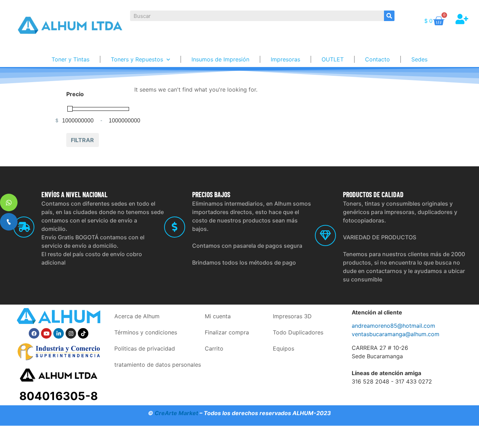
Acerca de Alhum (137, 316)
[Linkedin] (58, 333)
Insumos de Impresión (220, 59)
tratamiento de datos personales (157, 364)
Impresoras (285, 59)
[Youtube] (46, 333)
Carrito (214, 348)
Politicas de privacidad (144, 348)
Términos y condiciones (145, 332)
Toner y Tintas (70, 59)
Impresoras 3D (292, 316)
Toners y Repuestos (137, 59)
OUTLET (333, 59)
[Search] (389, 16)
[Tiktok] (83, 333)
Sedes (419, 59)
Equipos (283, 348)
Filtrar (82, 140)
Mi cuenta (218, 316)
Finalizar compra (227, 332)
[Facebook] (34, 333)
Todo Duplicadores (298, 332)
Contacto (377, 59)
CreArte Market (176, 413)
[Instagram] (71, 333)
